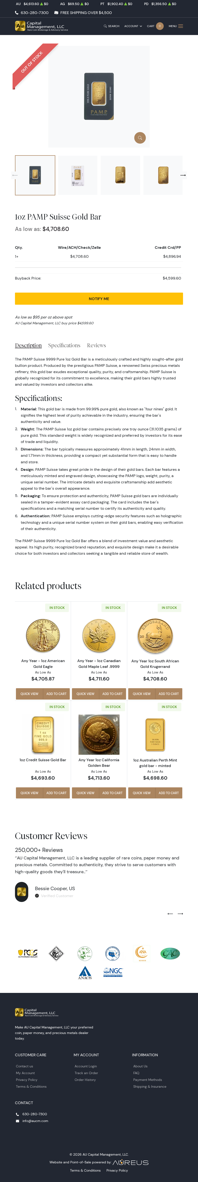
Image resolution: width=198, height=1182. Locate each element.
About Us (140, 1066)
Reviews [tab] (96, 345)
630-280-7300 (35, 12)
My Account (25, 1073)
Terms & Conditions (31, 1086)
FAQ (136, 1073)
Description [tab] (28, 345)
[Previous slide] (15, 175)
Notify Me (99, 298)
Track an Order (86, 1073)
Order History (85, 1080)
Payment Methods (147, 1080)
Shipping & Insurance (149, 1086)
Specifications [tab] (64, 345)
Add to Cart (56, 694)
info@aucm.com (35, 1121)
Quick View (29, 694)
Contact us (24, 1066)
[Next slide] (183, 175)
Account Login (86, 1066)
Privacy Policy (26, 1080)
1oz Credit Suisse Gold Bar (43, 759)
